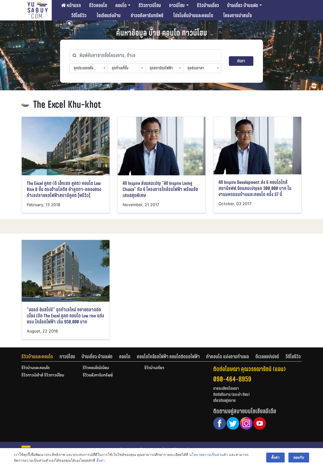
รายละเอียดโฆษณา (226, 388)
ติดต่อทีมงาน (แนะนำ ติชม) (231, 394)
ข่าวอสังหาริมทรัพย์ (147, 15)
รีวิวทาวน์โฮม (150, 5)
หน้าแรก (73, 5)
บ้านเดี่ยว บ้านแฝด (242, 5)
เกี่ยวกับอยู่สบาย (224, 400)
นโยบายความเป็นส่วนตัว (208, 454)
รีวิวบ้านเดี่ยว (208, 5)
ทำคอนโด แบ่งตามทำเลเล (227, 356)
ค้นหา (241, 61)
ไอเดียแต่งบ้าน (109, 15)
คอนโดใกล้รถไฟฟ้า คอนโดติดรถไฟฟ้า (168, 356)
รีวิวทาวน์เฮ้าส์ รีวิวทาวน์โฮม (42, 375)
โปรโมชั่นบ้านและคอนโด (193, 15)
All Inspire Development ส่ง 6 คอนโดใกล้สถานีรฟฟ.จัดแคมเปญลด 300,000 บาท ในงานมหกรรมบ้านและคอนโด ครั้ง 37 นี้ (255, 188)
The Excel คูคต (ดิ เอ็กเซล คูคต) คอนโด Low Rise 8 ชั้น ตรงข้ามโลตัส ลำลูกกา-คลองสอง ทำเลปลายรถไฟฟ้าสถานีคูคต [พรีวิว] (64, 189)
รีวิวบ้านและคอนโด (37, 356)
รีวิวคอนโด (98, 5)
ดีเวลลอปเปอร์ (267, 356)
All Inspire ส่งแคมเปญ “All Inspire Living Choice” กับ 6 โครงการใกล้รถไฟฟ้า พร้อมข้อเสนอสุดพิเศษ (160, 189)
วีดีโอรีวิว (79, 15)
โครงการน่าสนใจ (237, 15)
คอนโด (121, 5)
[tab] (40, 356)
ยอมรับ (298, 457)
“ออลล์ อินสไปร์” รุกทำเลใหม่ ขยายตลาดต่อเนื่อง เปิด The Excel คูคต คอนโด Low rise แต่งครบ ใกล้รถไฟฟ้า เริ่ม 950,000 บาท (65, 315)
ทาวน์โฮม (177, 5)
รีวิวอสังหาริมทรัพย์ (98, 375)
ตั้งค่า (100, 460)
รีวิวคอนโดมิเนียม (96, 368)
